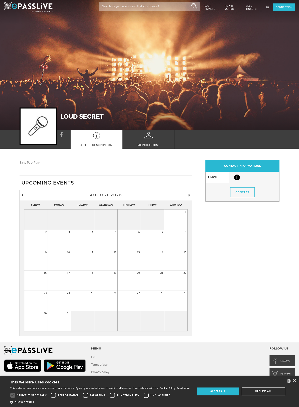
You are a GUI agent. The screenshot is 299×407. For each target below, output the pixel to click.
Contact (242, 192)
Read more (183, 388)
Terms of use (99, 364)
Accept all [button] (218, 391)
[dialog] (149, 391)
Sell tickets (251, 7)
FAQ (93, 357)
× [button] (294, 380)
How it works (229, 7)
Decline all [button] (263, 391)
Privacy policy (100, 372)
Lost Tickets (209, 7)
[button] (100, 402)
